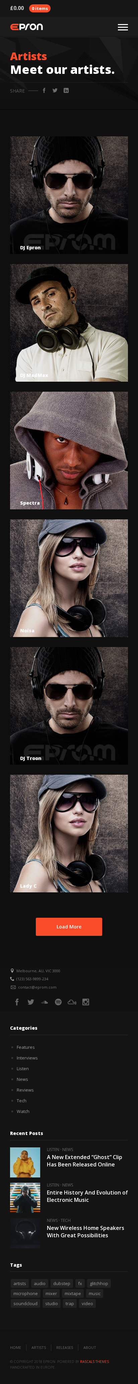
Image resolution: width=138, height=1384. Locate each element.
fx (80, 1283)
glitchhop (99, 1283)
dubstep (61, 1283)
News (22, 1079)
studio (51, 1303)
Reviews (25, 1090)
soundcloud (25, 1303)
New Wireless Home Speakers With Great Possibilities (85, 1231)
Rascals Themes (94, 1361)
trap (70, 1303)
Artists (38, 1347)
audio (40, 1283)
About (89, 1347)
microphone (25, 1293)
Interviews (27, 1058)
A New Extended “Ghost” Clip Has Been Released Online (84, 1160)
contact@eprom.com (37, 987)
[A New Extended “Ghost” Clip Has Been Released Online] (25, 1162)
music (94, 1293)
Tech (21, 1101)
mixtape (73, 1293)
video (87, 1303)
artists (19, 1283)
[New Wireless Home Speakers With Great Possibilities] (25, 1233)
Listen (23, 1068)
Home (15, 1347)
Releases (64, 1347)
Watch (23, 1111)
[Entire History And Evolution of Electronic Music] (25, 1198)
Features (26, 1047)
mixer (51, 1293)
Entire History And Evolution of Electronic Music (87, 1196)
